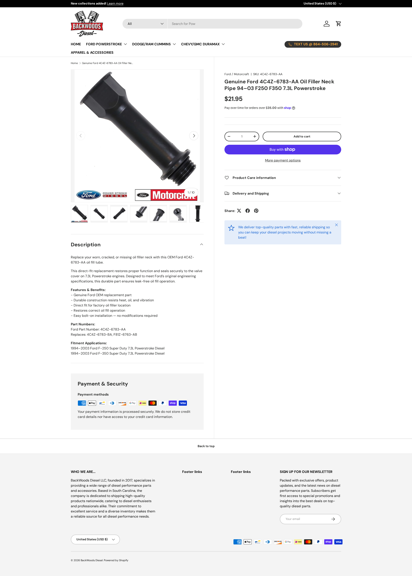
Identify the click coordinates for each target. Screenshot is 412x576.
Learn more (115, 3)
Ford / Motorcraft (236, 74)
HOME (76, 44)
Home (74, 63)
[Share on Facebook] (247, 210)
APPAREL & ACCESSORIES (92, 52)
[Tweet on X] (239, 210)
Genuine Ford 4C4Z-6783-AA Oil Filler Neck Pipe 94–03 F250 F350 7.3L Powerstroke (107, 63)
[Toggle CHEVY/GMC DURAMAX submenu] (223, 44)
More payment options (283, 160)
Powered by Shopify (116, 560)
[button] (338, 23)
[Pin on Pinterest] (256, 210)
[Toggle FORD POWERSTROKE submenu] (125, 44)
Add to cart (302, 136)
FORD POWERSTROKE (104, 44)
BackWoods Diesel (92, 560)
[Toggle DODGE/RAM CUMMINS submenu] (174, 44)
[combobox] (212, 24)
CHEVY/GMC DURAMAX (200, 44)
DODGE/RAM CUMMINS (151, 44)
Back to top (206, 446)
